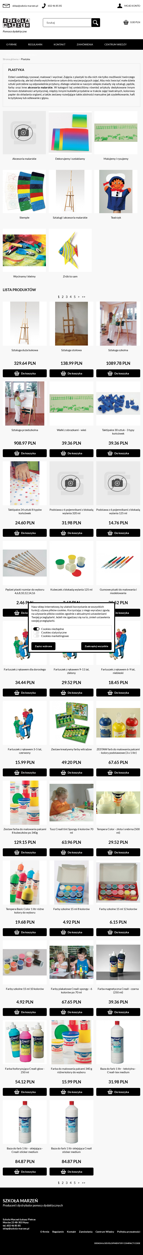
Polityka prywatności (21, 54)
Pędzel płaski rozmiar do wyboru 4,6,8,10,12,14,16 (24, 591)
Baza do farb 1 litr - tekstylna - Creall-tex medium (118, 1070)
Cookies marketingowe (55, 635)
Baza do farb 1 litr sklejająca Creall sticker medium (71, 1150)
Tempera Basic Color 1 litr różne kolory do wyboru (25, 910)
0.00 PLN (135, 22)
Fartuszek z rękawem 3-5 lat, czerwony (25, 750)
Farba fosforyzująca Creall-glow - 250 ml (25, 1070)
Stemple (24, 217)
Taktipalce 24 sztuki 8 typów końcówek (25, 511)
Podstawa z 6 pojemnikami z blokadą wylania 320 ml (71, 511)
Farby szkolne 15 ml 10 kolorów (25, 988)
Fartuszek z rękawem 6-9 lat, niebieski (118, 671)
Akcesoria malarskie (24, 158)
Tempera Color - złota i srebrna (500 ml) (118, 830)
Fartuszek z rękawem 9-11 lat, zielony (71, 671)
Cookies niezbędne (52, 628)
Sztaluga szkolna (118, 350)
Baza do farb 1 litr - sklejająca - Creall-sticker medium (25, 1150)
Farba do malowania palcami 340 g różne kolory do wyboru (71, 1070)
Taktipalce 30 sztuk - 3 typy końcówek (118, 431)
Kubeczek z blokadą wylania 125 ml (71, 589)
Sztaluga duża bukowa (25, 350)
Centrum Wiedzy (115, 44)
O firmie (11, 44)
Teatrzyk (116, 217)
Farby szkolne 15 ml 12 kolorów (118, 909)
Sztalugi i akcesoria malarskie (70, 217)
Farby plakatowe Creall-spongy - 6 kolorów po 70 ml (71, 990)
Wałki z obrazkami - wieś (71, 430)
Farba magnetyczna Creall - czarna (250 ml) (118, 990)
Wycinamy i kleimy (24, 276)
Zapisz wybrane (43, 646)
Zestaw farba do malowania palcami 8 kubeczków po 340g (24, 830)
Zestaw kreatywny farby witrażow (71, 749)
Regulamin (35, 44)
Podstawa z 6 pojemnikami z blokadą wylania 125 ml (118, 511)
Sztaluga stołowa (71, 350)
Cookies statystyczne (54, 632)
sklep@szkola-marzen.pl (25, 5)
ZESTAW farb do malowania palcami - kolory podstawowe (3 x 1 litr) (118, 750)
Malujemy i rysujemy (116, 158)
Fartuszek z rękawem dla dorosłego (25, 669)
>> (83, 297)
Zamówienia (85, 44)
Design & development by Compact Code (117, 1243)
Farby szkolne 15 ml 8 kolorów (71, 909)
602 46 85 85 (55, 5)
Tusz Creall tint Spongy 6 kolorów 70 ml (71, 830)
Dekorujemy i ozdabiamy (70, 158)
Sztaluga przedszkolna (25, 430)
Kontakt (59, 44)
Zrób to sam (70, 276)
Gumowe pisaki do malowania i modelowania (118, 591)
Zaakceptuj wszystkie (96, 646)
